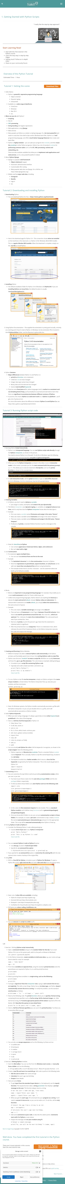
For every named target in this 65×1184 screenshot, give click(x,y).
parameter (41, 1086)
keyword (27, 387)
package (42, 779)
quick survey (55, 1168)
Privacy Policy (25, 1181)
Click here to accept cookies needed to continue (32, 430)
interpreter (18, 453)
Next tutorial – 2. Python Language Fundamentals (48, 1147)
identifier (17, 544)
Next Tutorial (58, 1174)
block (28, 600)
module (46, 143)
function (20, 377)
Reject (21, 1177)
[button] (40, 1151)
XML (9, 123)
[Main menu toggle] (61, 4)
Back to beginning (8, 1129)
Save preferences (34, 1177)
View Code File (15, 673)
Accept (8, 1177)
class (18, 380)
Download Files (52, 86)
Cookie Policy (18, 1181)
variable (34, 502)
